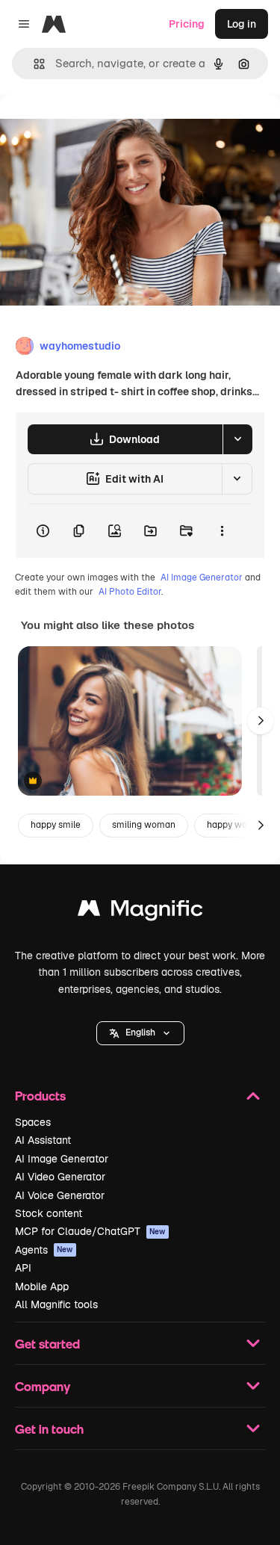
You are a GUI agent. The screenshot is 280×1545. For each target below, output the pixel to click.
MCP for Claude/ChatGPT (90, 1231)
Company (42, 1386)
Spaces (33, 1122)
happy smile (56, 825)
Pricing (187, 24)
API (23, 1268)
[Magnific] (140, 911)
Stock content (48, 1213)
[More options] (222, 531)
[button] (140, 1033)
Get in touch (49, 1429)
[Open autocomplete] (33, 63)
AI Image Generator (202, 577)
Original (95, 128)
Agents (44, 1250)
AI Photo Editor (130, 592)
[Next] (260, 721)
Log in (241, 24)
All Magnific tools (56, 1304)
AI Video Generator (60, 1176)
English (140, 1032)
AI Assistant (43, 1140)
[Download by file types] (237, 439)
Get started (47, 1344)
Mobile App (42, 1286)
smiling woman (143, 825)
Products (40, 1095)
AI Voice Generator (60, 1195)
